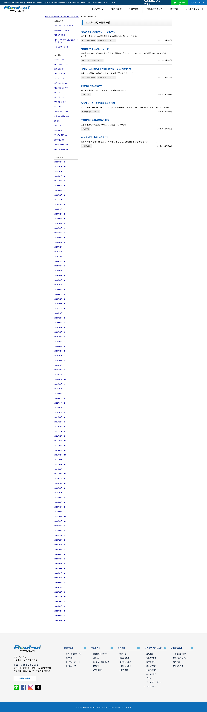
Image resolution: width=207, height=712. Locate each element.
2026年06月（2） (60, 171)
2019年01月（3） (60, 582)
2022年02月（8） (60, 412)
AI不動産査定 (98, 670)
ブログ (148, 678)
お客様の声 (150, 662)
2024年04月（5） (60, 289)
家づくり (112, 40)
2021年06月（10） (60, 450)
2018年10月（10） (60, 596)
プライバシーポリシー (154, 682)
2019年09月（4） (60, 545)
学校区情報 (123, 670)
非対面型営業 (178, 666)
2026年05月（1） (60, 176)
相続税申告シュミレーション (95, 48)
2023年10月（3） (60, 318)
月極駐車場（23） (60, 74)
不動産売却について (100, 654)
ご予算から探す (125, 662)
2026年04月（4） (60, 181)
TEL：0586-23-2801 (26, 664)
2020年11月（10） (60, 483)
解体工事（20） (59, 92)
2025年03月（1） (60, 237)
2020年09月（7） (60, 492)
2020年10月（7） (60, 488)
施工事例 (96, 666)
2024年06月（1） (60, 280)
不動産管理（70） (60, 130)
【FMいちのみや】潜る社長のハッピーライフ (66, 41)
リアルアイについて (194, 8)
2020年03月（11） (60, 521)
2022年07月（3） (60, 389)
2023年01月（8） (60, 360)
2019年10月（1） (60, 540)
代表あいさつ (151, 658)
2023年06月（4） (60, 337)
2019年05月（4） (60, 563)
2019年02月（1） (60, 578)
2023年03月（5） (60, 351)
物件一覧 (122, 654)
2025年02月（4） (60, 242)
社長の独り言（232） (61, 88)
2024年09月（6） (60, 266)
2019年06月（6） (60, 559)
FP (83, 40)
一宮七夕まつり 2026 (62, 47)
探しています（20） (61, 64)
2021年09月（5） (60, 436)
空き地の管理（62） (61, 135)
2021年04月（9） (60, 459)
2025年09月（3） (60, 214)
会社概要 (149, 654)
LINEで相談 (181, 3)
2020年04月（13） (60, 516)
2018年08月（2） (60, 606)
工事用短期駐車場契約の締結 (95, 120)
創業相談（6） (59, 69)
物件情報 (174, 8)
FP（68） (57, 121)
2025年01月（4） (60, 247)
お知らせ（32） (59, 107)
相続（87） (58, 125)
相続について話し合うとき (63, 25)
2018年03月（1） (60, 620)
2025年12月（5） (60, 199)
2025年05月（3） (60, 228)
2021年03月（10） (60, 464)
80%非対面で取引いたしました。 (97, 137)
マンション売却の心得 (101, 662)
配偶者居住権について (91, 85)
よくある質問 (151, 674)
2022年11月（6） (60, 370)
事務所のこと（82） (61, 83)
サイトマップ (151, 686)
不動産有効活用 (97, 60)
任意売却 (96, 658)
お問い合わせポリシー (181, 658)
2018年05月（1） (60, 611)
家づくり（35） (59, 97)
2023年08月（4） (60, 327)
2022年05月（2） (60, 398)
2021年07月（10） (60, 445)
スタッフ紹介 (151, 666)
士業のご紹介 (151, 670)
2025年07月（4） (60, 223)
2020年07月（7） (60, 502)
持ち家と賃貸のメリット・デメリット (99, 31)
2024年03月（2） (60, 294)
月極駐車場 (85, 129)
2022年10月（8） (60, 374)
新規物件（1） (59, 59)
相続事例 (69, 658)
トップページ (98, 8)
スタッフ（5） (59, 78)
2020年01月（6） (60, 530)
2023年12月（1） (60, 308)
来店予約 (176, 662)
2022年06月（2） (60, 393)
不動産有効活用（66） (62, 116)
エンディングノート (73, 662)
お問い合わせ (199, 3)
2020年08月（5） (60, 497)
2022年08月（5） (60, 384)
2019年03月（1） (60, 573)
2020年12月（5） (60, 478)
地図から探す (124, 658)
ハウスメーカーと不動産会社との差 (98, 103)
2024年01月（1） (60, 303)
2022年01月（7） (60, 417)
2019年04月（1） (60, 568)
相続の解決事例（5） (61, 149)
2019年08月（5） (60, 549)
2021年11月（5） (60, 426)
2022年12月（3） (60, 365)
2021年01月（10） (60, 474)
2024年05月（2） (60, 285)
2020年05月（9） (60, 511)
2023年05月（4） (60, 341)
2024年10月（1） (60, 261)
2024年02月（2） (60, 299)
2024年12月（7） (60, 252)
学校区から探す (125, 666)
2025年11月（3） (60, 204)
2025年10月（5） (60, 209)
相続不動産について (73, 654)
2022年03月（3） (60, 407)
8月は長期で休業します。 (63, 30)
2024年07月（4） (60, 275)
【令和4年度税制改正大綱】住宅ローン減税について (106, 68)
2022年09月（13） (60, 379)
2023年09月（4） (60, 322)
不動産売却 (134, 8)
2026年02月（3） (60, 190)
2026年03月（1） (60, 185)
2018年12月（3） (60, 587)
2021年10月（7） (60, 431)
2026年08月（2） (60, 162)
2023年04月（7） (60, 346)
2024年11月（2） (60, 256)
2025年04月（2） (60, 233)
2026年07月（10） (60, 166)
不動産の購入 (90, 40)
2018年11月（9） (60, 592)
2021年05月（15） (60, 455)
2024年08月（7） (60, 270)
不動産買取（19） (60, 102)
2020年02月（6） (60, 526)
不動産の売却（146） (61, 144)
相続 (83, 60)
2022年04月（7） (60, 403)
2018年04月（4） (60, 615)
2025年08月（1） (60, 218)
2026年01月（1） (60, 195)
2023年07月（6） (60, 332)
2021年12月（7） (60, 422)
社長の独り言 (102, 40)
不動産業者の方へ (154, 8)
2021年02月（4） (60, 469)
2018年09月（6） (60, 601)
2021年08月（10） (60, 441)
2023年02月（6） (60, 356)
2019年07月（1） (60, 554)
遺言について (71, 666)
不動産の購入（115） (61, 111)
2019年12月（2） (60, 535)
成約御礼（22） (59, 140)
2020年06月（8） (60, 507)
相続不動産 (116, 8)
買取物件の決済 (59, 35)
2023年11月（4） (60, 313)
